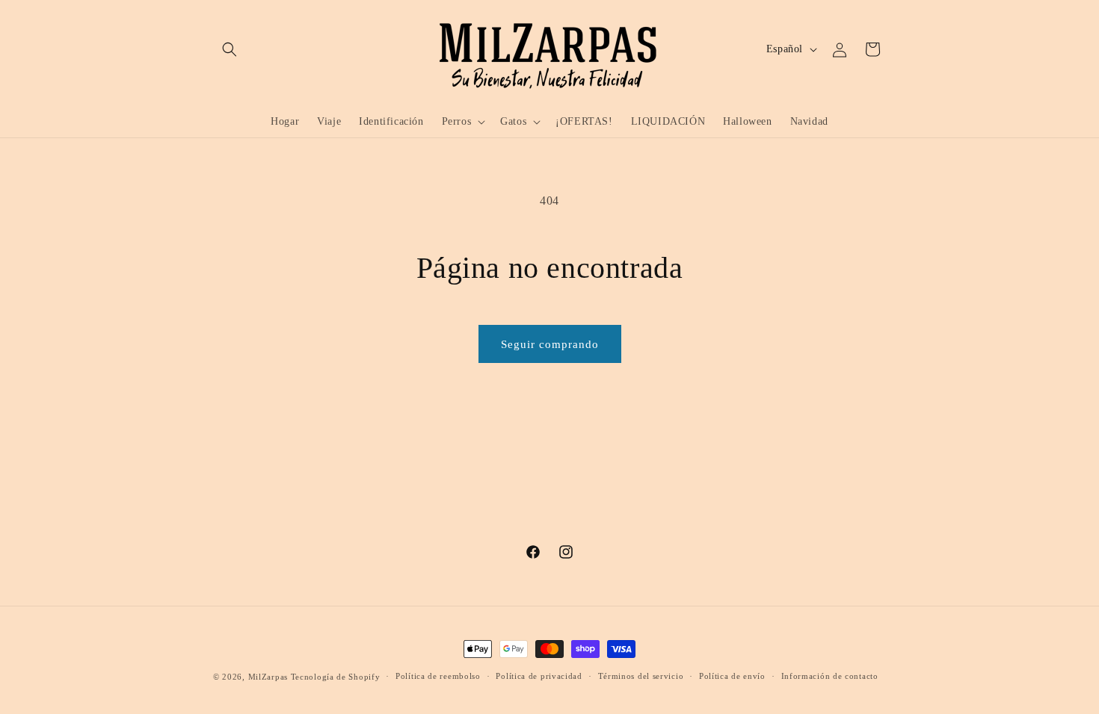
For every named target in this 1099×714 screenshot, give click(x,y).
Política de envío (732, 675)
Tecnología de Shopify (336, 676)
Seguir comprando (550, 344)
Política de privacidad (539, 675)
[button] (229, 49)
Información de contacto (829, 675)
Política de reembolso (438, 675)
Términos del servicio (641, 675)
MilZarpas (268, 676)
